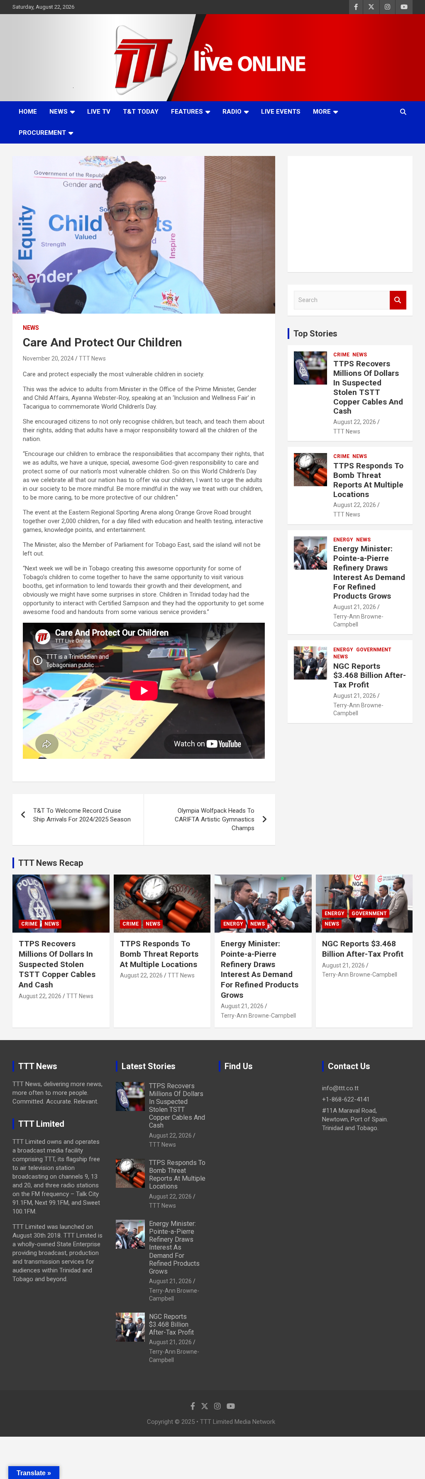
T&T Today (141, 111)
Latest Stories (149, 1066)
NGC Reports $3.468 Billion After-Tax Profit (369, 675)
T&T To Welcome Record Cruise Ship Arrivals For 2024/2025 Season (82, 815)
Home (28, 111)
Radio (232, 111)
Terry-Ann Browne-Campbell (258, 1015)
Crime (341, 355)
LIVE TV (98, 111)
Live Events (280, 111)
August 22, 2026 (354, 422)
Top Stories (315, 334)
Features (187, 111)
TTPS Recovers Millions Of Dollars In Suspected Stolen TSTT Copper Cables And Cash (368, 387)
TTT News (92, 358)
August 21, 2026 (354, 607)
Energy (343, 540)
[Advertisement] (350, 214)
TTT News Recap (50, 863)
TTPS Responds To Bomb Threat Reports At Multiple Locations (368, 480)
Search (398, 300)
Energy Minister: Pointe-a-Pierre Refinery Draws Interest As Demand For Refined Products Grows (369, 572)
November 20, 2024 (48, 358)
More (322, 111)
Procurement (42, 132)
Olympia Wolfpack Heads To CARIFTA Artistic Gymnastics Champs (214, 819)
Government (373, 650)
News (58, 111)
